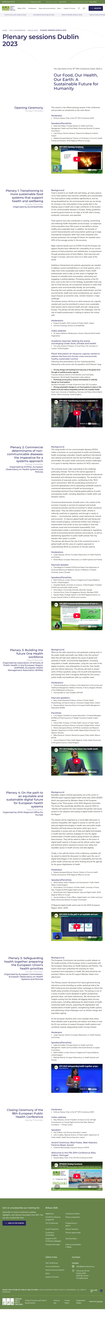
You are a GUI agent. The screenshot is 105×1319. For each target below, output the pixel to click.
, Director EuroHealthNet (75, 325)
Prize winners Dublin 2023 (72, 15)
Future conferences (52, 1266)
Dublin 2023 (33, 30)
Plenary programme (73, 1217)
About (59, 8)
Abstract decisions (72, 1229)
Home (4, 30)
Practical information (53, 1244)
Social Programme (52, 1229)
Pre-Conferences (52, 1223)
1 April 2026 (58, 2)
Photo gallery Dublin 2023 (15, 15)
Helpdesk (75, 1263)
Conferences (32, 8)
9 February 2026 (30, 2)
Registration (50, 1214)
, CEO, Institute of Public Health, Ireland (80, 323)
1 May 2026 (88, 2)
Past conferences (17, 30)
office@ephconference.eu (85, 1266)
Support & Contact (69, 8)
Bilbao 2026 (21, 8)
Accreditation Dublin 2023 (43, 15)
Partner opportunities (73, 1232)
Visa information (71, 1238)
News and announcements (47, 8)
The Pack (99, 1301)
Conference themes (72, 1214)
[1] (101, 797)
